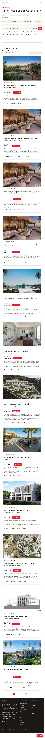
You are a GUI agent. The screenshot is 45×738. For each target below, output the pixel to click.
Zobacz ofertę (17, 92)
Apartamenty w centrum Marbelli (15, 617)
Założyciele (22, 722)
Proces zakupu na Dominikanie (35, 708)
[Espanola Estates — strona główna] (5, 2)
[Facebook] (2, 721)
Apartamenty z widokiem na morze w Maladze (19, 563)
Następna (28, 693)
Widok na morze (6, 36)
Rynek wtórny (22, 711)
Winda (13, 36)
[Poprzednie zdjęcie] (5, 68)
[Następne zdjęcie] (39, 68)
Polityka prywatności (29, 729)
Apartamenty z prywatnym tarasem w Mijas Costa (21, 139)
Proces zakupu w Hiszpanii (35, 705)
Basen (10, 31)
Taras (36, 34)
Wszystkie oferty (23, 703)
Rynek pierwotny (23, 709)
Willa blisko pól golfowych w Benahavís (17, 457)
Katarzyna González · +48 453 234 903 (9, 712)
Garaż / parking (30, 31)
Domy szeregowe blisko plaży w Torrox (17, 510)
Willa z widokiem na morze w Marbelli (17, 670)
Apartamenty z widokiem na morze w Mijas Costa (20, 298)
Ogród (17, 34)
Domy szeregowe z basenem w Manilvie (17, 404)
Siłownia (27, 34)
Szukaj (40, 28)
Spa (31, 34)
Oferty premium (23, 713)
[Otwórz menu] (41, 2)
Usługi (33, 713)
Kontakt (40, 735)
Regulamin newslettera (38, 729)
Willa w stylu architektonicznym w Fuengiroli (19, 85)
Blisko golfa (16, 31)
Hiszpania (22, 705)
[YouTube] (7, 721)
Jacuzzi (36, 31)
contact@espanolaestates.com (8, 716)
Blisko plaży (23, 31)
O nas (21, 720)
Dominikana (22, 707)
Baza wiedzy (34, 711)
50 (23, 693)
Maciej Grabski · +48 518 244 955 (8, 714)
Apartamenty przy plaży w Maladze (16, 351)
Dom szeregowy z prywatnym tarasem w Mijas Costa (21, 192)
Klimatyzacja (5, 34)
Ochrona (12, 34)
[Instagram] (5, 721)
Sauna (22, 34)
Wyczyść (35, 28)
